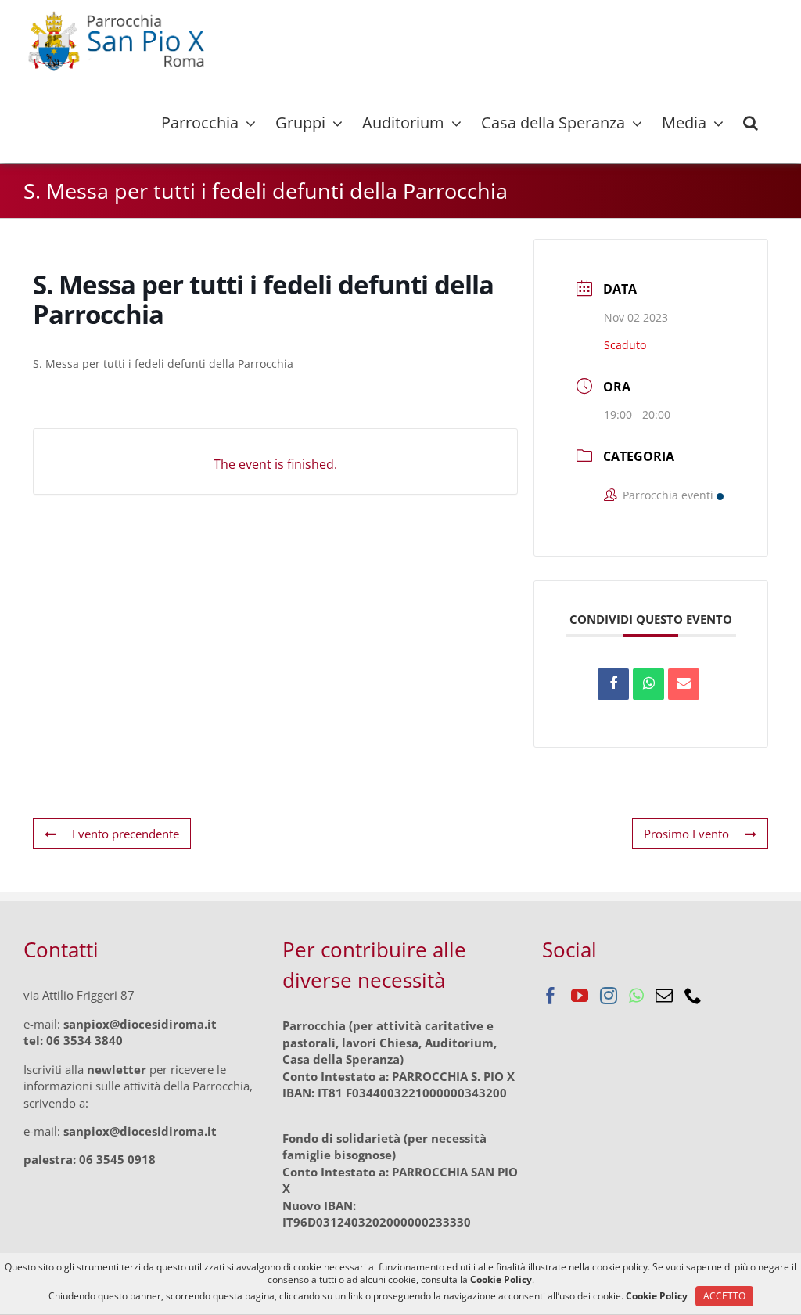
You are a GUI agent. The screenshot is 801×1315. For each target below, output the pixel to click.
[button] (750, 123)
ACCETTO (724, 1295)
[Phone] (693, 995)
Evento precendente (125, 833)
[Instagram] (608, 995)
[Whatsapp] (636, 995)
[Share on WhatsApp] (648, 684)
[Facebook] (550, 995)
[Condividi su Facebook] (613, 684)
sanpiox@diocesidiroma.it (140, 1024)
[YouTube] (579, 995)
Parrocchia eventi (668, 495)
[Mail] (664, 995)
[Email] (683, 684)
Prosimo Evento (686, 833)
